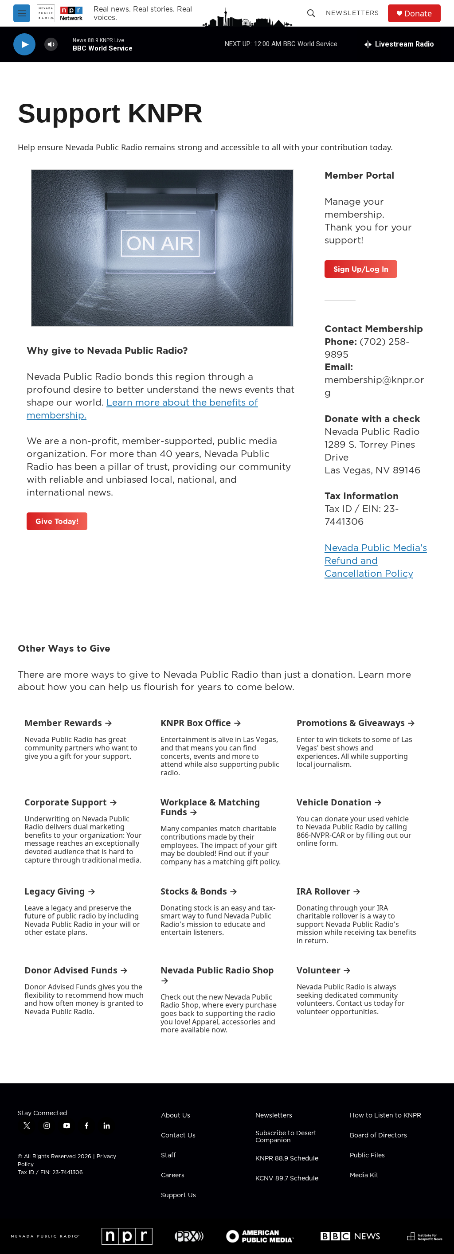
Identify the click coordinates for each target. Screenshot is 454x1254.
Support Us (178, 1195)
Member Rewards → (68, 723)
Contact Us (178, 1135)
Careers (172, 1175)
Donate (418, 13)
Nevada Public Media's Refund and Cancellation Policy (376, 560)
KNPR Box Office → (201, 723)
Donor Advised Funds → (76, 970)
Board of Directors (378, 1135)
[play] (24, 44)
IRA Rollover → (329, 891)
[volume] (51, 45)
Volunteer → (324, 970)
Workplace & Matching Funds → (210, 807)
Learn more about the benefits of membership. (142, 409)
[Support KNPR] (162, 248)
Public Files (367, 1155)
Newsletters (352, 12)
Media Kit (364, 1175)
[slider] (65, 44)
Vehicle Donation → (339, 802)
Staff (168, 1155)
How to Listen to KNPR (385, 1115)
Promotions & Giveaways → (356, 723)
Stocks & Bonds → (199, 891)
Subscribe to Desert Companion (286, 1137)
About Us (175, 1115)
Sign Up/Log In (360, 269)
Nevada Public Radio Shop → (217, 975)
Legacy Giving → (60, 891)
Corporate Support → (70, 802)
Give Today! (56, 521)
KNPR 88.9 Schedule (286, 1158)
